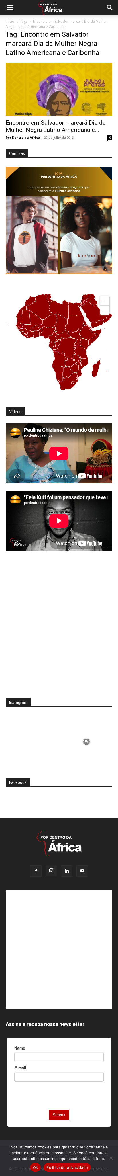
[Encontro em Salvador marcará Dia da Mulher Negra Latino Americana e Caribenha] (59, 89)
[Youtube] (82, 871)
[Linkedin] (66, 871)
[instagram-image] (32, 740)
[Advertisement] (59, 628)
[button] (10, 7)
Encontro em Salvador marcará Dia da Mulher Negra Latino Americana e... (56, 126)
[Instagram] (51, 870)
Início (10, 21)
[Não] (111, 1158)
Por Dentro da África (23, 137)
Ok (35, 1167)
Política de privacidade (67, 1167)
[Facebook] (36, 871)
